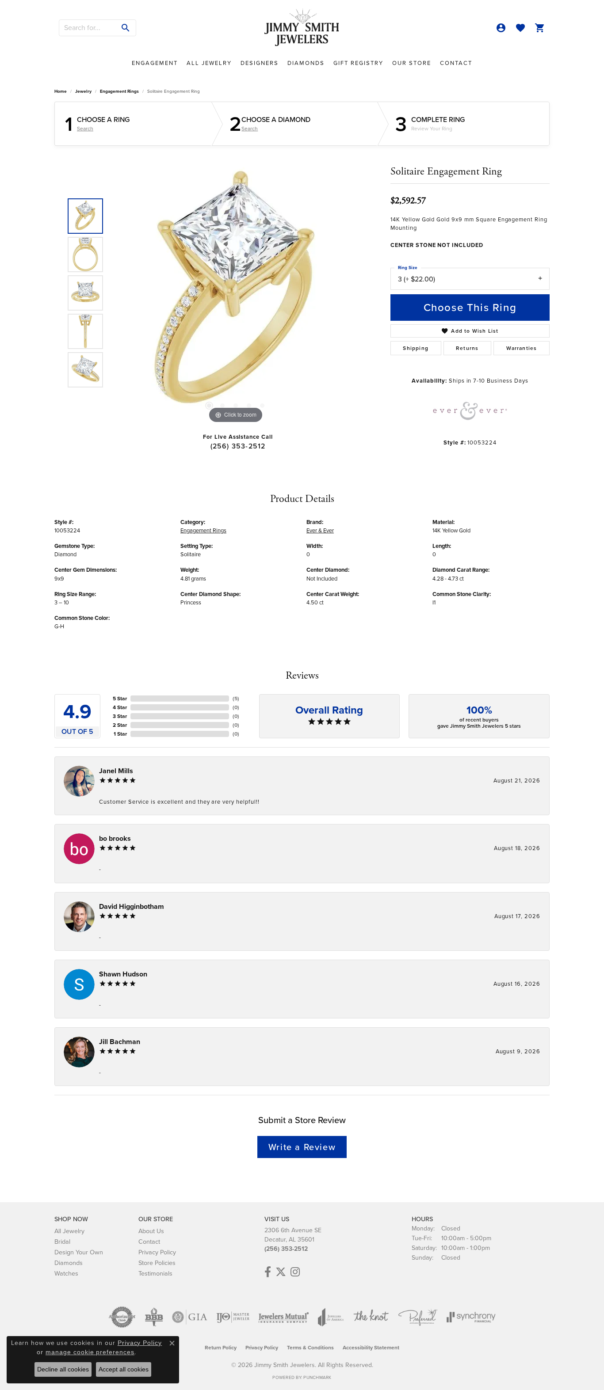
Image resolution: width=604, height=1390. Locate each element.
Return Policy (221, 1348)
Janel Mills (116, 771)
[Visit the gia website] (189, 1317)
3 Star (120, 716)
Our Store (411, 63)
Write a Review (302, 1147)
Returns (467, 348)
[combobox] (87, 28)
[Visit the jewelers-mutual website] (283, 1317)
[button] (501, 28)
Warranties (521, 348)
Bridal (62, 1241)
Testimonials (155, 1273)
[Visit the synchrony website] (471, 1317)
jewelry (83, 91)
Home (60, 91)
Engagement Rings (119, 91)
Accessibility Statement (371, 1348)
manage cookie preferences (90, 1352)
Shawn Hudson (123, 974)
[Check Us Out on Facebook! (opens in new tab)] (267, 1272)
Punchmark (317, 1377)
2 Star (120, 725)
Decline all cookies (63, 1369)
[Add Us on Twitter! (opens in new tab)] (280, 1272)
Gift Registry (358, 63)
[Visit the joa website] (331, 1317)
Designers (260, 63)
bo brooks (115, 838)
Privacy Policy (157, 1252)
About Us (151, 1231)
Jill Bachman (119, 1042)
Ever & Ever (320, 530)
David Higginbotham (131, 906)
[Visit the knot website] (371, 1317)
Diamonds (306, 63)
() (236, 699)
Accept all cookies (124, 1369)
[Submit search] (126, 28)
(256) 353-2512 (238, 446)
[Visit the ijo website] (232, 1317)
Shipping (415, 348)
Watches (66, 1273)
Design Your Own (78, 1252)
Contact (456, 63)
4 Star (120, 707)
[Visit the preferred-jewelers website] (418, 1317)
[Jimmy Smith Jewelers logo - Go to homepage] (302, 28)
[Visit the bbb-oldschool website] (154, 1317)
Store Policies (157, 1263)
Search (85, 128)
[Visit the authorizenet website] (122, 1317)
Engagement (155, 63)
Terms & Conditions (310, 1348)
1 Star (120, 734)
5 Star (120, 699)
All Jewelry (209, 63)
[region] (235, 292)
